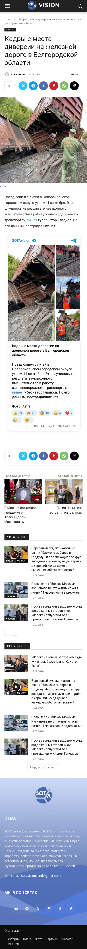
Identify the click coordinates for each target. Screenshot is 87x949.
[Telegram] (33, 85)
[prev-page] (7, 633)
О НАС (10, 818)
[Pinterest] (53, 85)
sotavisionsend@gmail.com (41, 875)
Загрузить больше (42, 767)
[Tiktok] (60, 908)
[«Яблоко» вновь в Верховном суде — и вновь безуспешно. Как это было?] (16, 663)
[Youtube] (16, 908)
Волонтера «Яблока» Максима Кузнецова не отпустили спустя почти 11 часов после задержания (56, 588)
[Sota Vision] (7, 74)
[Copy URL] (74, 85)
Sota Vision (18, 74)
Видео (10, 560)
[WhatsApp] (64, 85)
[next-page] (14, 633)
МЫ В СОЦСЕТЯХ (20, 892)
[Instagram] (49, 908)
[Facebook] (43, 85)
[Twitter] (23, 85)
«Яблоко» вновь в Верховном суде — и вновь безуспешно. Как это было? (56, 661)
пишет (32, 220)
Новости (10, 19)
